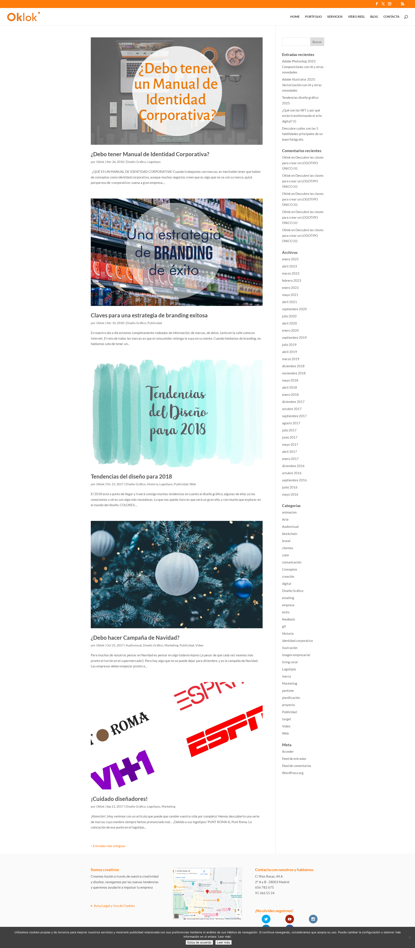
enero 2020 (290, 330)
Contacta (391, 16)
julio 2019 (289, 345)
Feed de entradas (294, 758)
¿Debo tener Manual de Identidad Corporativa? (150, 154)
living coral (290, 662)
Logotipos (154, 162)
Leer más (223, 942)
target (286, 719)
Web (193, 484)
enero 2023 (290, 287)
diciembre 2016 (293, 466)
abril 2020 (289, 323)
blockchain (289, 534)
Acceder (288, 751)
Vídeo (199, 645)
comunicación (291, 562)
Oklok (100, 162)
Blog (374, 16)
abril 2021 (289, 302)
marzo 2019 (290, 359)
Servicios (335, 16)
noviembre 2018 (294, 373)
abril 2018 (289, 387)
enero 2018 (290, 394)
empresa (288, 605)
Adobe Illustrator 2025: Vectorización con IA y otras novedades (302, 84)
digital (286, 583)
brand (286, 541)
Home (295, 16)
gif (284, 626)
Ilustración (289, 648)
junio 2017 (289, 437)
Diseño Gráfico (136, 162)
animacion (289, 512)
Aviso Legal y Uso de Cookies (114, 906)
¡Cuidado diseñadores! (119, 798)
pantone (288, 690)
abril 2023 (289, 266)
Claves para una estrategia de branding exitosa (149, 315)
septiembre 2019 (294, 337)
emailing (288, 598)
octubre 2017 (292, 409)
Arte (285, 519)
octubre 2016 (292, 473)
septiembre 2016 (294, 480)
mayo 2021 (290, 295)
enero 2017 (290, 459)
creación (288, 576)
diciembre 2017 (293, 402)
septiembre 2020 (294, 309)
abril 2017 (289, 451)
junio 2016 (289, 487)
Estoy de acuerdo (199, 942)
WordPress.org (292, 773)
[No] (409, 937)
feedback (288, 619)
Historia (152, 484)
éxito (285, 612)
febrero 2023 (291, 280)
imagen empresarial (296, 655)
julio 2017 (289, 430)
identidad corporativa (297, 641)
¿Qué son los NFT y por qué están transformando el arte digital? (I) (302, 115)
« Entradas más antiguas (108, 846)
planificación (291, 698)
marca (286, 676)
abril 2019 (289, 352)
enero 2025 (290, 259)
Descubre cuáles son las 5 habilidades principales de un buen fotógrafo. (302, 133)
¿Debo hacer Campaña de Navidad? (135, 637)
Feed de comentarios (296, 766)
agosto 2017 (291, 423)
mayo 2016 (290, 494)
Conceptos (289, 569)
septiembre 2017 (294, 416)
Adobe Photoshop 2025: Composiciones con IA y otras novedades (303, 66)
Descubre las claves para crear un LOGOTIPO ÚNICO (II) (303, 162)
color (285, 555)
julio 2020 (289, 316)
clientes (287, 548)
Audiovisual (134, 645)
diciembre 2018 (293, 366)
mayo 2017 (290, 444)
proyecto (288, 705)
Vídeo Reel (356, 16)
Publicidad (154, 323)
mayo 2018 (290, 380)
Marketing (171, 645)
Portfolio (313, 16)
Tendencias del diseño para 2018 (131, 476)
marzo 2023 (290, 273)
